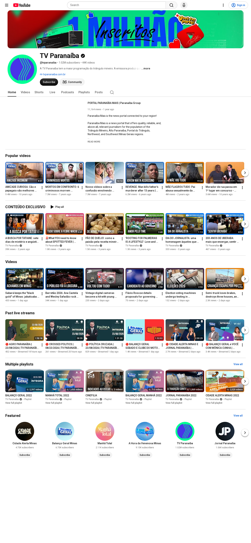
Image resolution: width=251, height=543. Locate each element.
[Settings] (223, 5)
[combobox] (117, 5)
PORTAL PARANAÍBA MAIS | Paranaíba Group (114, 103)
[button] (94, 141)
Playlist (28, 399)
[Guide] (6, 5)
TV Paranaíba (12, 245)
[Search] (171, 5)
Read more (94, 141)
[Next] (245, 172)
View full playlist (13, 403)
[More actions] (42, 187)
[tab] (12, 92)
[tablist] (125, 92)
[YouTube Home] (21, 5)
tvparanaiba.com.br (54, 74)
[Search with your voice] (184, 5)
